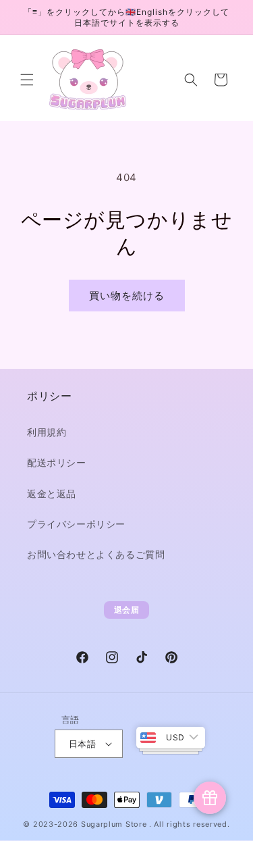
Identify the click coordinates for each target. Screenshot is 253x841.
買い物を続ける (127, 295)
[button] (27, 80)
